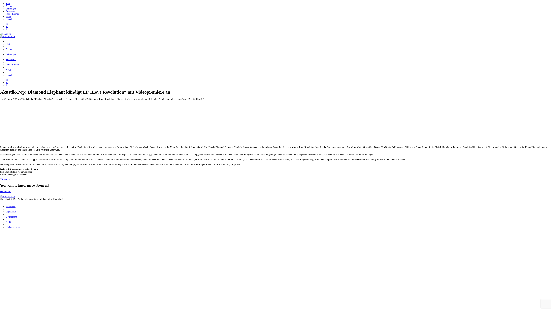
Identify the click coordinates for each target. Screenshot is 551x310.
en (7, 24)
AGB (8, 222)
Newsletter (10, 206)
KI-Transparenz (13, 227)
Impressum (11, 211)
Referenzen (11, 11)
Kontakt (9, 19)
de (7, 29)
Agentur (9, 6)
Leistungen (11, 8)
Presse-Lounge (12, 14)
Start (8, 3)
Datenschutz (11, 217)
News (8, 16)
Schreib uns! (5, 191)
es (7, 26)
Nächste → (5, 179)
